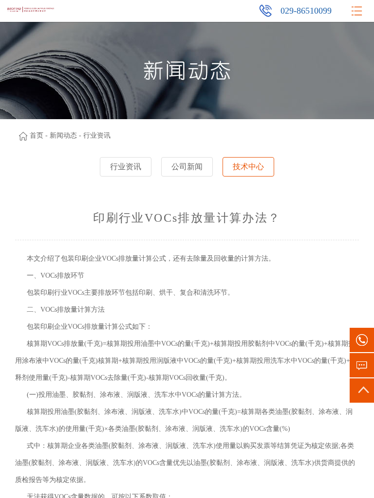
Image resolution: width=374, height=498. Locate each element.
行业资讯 (125, 166)
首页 (36, 135)
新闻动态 (63, 135)
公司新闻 (187, 166)
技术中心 (248, 166)
